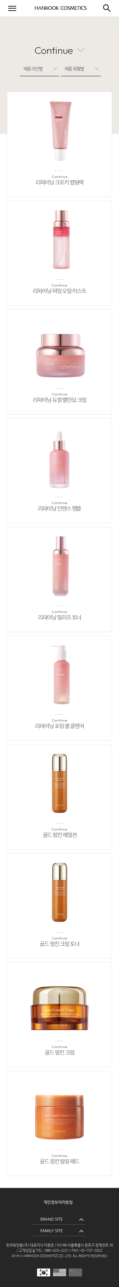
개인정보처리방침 (58, 1202)
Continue (53, 50)
